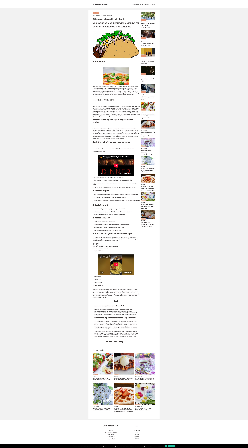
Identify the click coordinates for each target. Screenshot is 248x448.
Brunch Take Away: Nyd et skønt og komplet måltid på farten (147, 170)
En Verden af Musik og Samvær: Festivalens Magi (147, 79)
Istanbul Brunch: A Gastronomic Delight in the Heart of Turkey (147, 224)
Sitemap (137, 438)
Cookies (147, 4)
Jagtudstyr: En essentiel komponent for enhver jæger (148, 98)
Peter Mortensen (108, 15)
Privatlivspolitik (171, 446)
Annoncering (135, 4)
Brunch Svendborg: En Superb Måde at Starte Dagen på (147, 206)
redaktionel (96, 12)
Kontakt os (152, 4)
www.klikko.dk (112, 438)
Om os (141, 4)
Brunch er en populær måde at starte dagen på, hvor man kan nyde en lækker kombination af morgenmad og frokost (147, 188)
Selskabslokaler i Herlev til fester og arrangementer (147, 25)
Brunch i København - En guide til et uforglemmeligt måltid (148, 134)
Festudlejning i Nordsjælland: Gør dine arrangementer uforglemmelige (147, 43)
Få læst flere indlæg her (116, 342)
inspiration (143, 19)
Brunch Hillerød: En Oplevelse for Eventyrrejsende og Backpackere (146, 152)
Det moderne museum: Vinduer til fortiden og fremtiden (147, 61)
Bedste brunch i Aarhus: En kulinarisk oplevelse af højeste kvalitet (148, 116)
